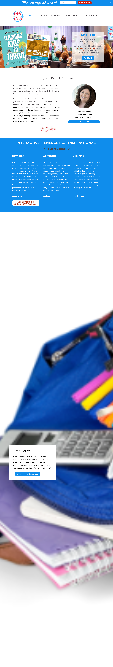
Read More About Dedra (84, 122)
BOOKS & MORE (72, 16)
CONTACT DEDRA (91, 16)
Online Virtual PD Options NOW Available (25, 203)
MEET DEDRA (41, 16)
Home (30, 16)
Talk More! (88, 58)
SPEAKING (55, 16)
